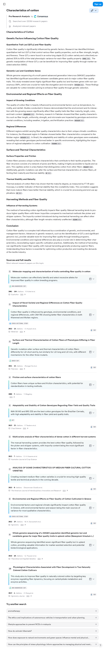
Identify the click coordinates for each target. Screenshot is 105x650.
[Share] (94, 10)
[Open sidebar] (4, 4)
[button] (98, 4)
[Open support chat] (100, 645)
